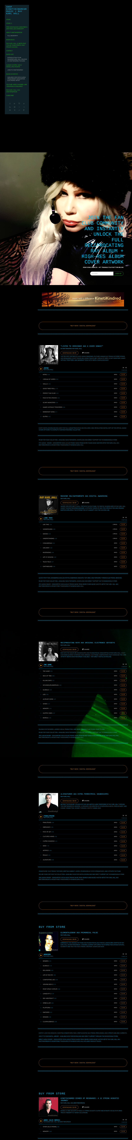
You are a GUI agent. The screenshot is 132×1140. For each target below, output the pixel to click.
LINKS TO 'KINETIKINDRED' (15, 70)
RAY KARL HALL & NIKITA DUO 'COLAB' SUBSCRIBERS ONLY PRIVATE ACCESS (16, 45)
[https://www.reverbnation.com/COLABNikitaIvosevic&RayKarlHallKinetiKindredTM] (19, 107)
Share (86, 353)
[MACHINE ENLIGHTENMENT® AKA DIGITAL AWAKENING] (48, 505)
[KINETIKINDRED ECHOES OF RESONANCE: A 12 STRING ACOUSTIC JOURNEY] (48, 1107)
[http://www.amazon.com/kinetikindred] (10, 103)
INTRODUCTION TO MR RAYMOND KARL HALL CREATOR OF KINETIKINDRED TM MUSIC (17, 59)
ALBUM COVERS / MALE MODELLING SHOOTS (14, 66)
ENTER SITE (10, 54)
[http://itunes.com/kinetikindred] (24, 103)
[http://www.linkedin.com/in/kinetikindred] (10, 107)
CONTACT (9, 51)
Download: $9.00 (69, 353)
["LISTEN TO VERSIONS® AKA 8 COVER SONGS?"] (48, 355)
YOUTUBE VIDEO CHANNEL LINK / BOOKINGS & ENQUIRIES (16, 85)
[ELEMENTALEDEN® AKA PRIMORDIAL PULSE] (48, 941)
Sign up (118, 273)
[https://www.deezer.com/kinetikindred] (19, 110)
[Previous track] (123, 368)
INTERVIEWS (10, 40)
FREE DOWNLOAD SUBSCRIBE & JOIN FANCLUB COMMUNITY (16, 28)
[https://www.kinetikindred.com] (14, 110)
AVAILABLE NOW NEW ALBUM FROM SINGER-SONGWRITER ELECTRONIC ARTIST (16, 78)
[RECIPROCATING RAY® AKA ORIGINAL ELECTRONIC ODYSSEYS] (48, 651)
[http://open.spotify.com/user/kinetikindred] (14, 107)
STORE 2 (9, 23)
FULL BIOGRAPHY (12, 35)
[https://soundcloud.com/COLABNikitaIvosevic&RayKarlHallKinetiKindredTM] (24, 107)
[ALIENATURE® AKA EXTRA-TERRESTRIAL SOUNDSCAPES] (48, 802)
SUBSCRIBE (10, 95)
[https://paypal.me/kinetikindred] (24, 110)
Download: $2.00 (69, 1107)
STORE (8, 19)
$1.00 (123, 374)
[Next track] (126, 368)
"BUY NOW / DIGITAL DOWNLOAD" (83, 326)
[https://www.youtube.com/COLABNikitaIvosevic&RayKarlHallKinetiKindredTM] (10, 110)
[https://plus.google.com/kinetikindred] (19, 104)
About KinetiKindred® (14, 32)
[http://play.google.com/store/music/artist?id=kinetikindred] (14, 103)
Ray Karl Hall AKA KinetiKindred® (13, 91)
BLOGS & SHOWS (12, 74)
